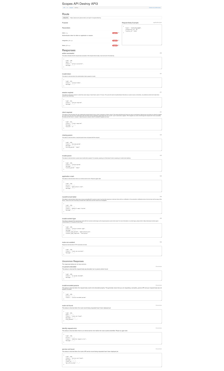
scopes (71, 7)
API (64, 7)
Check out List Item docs (155, 7)
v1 (67, 7)
